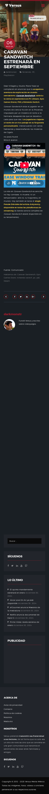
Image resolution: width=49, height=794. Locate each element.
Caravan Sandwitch (26, 274)
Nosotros (8, 717)
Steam (7, 281)
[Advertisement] (24, 436)
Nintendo (26, 72)
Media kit (8, 721)
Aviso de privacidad (13, 705)
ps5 (38, 278)
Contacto (8, 709)
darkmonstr (11, 72)
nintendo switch (24, 278)
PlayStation (9, 75)
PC (33, 72)
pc (34, 278)
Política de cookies (13, 713)
